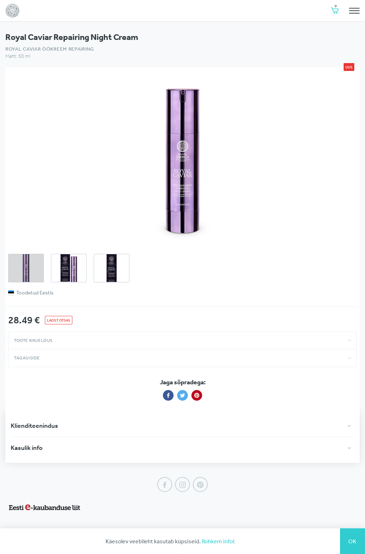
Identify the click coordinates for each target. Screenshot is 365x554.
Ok (352, 541)
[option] (182, 159)
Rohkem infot (218, 541)
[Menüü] (354, 10)
